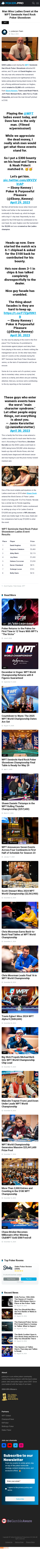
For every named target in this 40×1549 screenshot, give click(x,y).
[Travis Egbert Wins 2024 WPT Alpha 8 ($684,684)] (20, 999)
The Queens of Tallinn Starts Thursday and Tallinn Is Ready (25, 1349)
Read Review (11, 1279)
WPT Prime (13, 842)
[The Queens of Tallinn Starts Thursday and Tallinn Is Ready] (7, 1356)
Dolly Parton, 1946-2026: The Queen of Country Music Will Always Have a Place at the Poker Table (24, 1300)
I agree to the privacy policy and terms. (20, 1488)
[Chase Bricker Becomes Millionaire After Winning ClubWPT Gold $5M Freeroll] (20, 1215)
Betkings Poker (8, 1426)
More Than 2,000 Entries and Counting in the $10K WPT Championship (17, 1191)
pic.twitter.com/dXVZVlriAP (20, 182)
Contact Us (8, 1542)
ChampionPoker (8, 1419)
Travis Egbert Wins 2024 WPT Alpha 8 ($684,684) (18, 1018)
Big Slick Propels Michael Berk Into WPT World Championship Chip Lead (18, 1060)
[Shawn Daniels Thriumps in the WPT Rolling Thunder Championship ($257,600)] (20, 786)
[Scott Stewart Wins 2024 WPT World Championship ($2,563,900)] (20, 874)
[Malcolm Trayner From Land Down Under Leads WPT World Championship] (20, 1084)
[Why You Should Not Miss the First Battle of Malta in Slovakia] (7, 1319)
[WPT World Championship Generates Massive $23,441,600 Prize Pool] (20, 1128)
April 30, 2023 (20, 335)
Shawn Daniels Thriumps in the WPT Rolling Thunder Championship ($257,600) (18, 806)
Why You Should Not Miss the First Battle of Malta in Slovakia (25, 1312)
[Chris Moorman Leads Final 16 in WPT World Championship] (20, 959)
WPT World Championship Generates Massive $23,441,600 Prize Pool (19, 1147)
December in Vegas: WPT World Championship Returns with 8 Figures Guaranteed (19, 675)
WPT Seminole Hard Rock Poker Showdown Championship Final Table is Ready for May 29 (19, 762)
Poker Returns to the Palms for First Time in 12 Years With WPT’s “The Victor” (20, 631)
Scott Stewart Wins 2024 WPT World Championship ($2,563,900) (20, 892)
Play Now (29, 1279)
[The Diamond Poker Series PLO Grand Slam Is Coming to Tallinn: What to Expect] (7, 1331)
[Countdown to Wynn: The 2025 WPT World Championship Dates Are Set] (20, 699)
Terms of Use (19, 1542)
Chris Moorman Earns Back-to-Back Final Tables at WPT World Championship (19, 934)
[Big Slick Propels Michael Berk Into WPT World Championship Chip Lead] (20, 1040)
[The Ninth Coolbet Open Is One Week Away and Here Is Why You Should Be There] (7, 1344)
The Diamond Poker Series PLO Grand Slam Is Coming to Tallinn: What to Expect (25, 1324)
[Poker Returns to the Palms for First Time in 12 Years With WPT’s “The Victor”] (20, 612)
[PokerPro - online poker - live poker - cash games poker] (12, 3)
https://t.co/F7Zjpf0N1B (20, 315)
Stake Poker (6, 1430)
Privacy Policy (30, 1542)
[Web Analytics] (4, 1548)
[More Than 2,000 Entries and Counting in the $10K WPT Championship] (20, 1171)
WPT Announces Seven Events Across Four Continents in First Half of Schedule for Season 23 (19, 850)
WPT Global (6, 1416)
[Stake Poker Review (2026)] (7, 1269)
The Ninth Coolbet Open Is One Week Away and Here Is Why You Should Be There (26, 1337)
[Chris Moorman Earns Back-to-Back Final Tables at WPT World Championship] (20, 915)
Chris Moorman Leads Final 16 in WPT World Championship (19, 977)
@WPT (28, 113)
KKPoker (5, 1423)
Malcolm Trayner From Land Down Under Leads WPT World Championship (20, 1103)
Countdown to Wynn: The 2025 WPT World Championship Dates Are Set (19, 719)
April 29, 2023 (20, 202)
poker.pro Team (17, 31)
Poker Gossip (17, 586)
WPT (5, 22)
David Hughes (8, 586)
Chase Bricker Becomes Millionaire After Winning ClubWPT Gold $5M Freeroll (16, 1235)
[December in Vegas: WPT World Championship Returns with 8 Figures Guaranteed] (20, 655)
